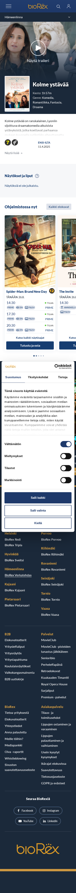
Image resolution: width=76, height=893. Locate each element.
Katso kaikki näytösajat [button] (30, 337)
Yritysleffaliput (15, 646)
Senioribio (48, 658)
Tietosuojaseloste (53, 776)
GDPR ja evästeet (53, 783)
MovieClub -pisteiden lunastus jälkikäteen (56, 649)
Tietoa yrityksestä (17, 712)
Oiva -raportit (14, 751)
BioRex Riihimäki (52, 554)
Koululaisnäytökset (18, 666)
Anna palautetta (16, 732)
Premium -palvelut (53, 697)
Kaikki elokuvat (59, 206)
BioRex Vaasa (50, 614)
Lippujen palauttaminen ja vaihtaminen (52, 740)
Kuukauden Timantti (55, 677)
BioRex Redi (13, 539)
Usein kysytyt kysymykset (50, 754)
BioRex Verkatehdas (18, 575)
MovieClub (48, 640)
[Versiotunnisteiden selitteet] (37, 176)
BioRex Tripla (13, 545)
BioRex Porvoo (51, 539)
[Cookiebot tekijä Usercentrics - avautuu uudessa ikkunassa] (55, 366)
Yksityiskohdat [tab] (38, 377)
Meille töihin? (14, 739)
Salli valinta (38, 510)
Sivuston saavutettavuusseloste (20, 767)
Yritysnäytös (13, 653)
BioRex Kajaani (15, 590)
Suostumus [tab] (13, 377)
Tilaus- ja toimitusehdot (50, 715)
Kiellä (38, 523)
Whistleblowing (15, 758)
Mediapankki (13, 745)
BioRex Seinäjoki (52, 584)
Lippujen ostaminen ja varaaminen (56, 726)
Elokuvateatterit (16, 640)
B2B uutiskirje (14, 679)
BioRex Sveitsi (14, 560)
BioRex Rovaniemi (53, 569)
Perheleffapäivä (51, 664)
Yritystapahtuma (16, 659)
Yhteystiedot (13, 726)
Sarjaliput (47, 690)
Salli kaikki (38, 497)
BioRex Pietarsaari (17, 605)
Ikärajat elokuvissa (53, 763)
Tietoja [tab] (62, 377)
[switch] (66, 456)
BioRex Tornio (50, 599)
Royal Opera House (54, 684)
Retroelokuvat (50, 671)
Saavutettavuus (51, 770)
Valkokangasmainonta (19, 672)
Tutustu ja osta (30, 345)
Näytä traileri (38, 60)
